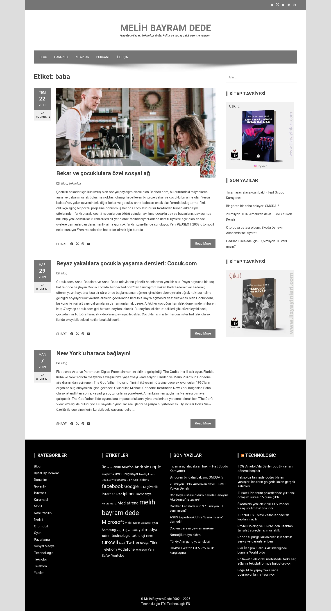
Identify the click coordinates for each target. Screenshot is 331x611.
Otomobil (41, 526)
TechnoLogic (43, 553)
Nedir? (38, 520)
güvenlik (152, 487)
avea (119, 473)
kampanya (144, 494)
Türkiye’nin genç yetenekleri (190, 542)
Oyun (37, 533)
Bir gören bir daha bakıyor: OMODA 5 (252, 206)
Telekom (40, 566)
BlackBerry (107, 480)
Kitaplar (82, 57)
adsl (110, 467)
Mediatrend (128, 503)
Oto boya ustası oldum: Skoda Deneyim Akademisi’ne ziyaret (199, 497)
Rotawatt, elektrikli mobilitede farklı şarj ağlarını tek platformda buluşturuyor (267, 561)
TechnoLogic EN (178, 604)
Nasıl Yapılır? (43, 513)
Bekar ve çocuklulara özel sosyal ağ (103, 173)
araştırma (108, 474)
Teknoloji (75, 183)
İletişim (123, 57)
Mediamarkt (109, 503)
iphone (129, 493)
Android (141, 467)
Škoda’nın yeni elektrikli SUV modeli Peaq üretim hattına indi (263, 506)
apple (155, 467)
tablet (106, 536)
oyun (155, 522)
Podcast (103, 57)
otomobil (146, 523)
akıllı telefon (123, 467)
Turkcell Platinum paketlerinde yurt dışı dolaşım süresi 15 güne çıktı (266, 495)
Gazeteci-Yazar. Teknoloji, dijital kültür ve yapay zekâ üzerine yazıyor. (165, 35)
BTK (129, 479)
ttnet (149, 536)
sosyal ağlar (124, 530)
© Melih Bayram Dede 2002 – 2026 (165, 599)
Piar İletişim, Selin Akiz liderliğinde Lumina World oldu (262, 550)
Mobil (38, 506)
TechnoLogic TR (153, 604)
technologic (120, 535)
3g (104, 467)
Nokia (137, 522)
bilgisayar (131, 474)
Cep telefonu (141, 479)
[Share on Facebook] (72, 244)
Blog (43, 57)
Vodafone (126, 549)
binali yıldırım (147, 474)
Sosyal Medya (44, 546)
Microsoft (113, 522)
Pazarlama (42, 540)
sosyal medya (144, 529)
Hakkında (61, 57)
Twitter (132, 542)
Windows (141, 549)
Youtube (117, 555)
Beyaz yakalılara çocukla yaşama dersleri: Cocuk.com (126, 263)
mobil (128, 522)
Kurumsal (41, 500)
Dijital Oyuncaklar (46, 473)
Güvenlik (40, 486)
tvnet (122, 543)
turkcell (110, 542)
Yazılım (39, 573)
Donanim (40, 480)
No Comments (43, 115)
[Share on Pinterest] (83, 244)
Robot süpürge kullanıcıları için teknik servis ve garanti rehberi (265, 539)
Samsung (109, 530)
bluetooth (120, 479)
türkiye (144, 543)
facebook (112, 486)
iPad (119, 494)
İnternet (40, 493)
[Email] (88, 244)
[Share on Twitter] (77, 243)
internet (108, 494)
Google (131, 486)
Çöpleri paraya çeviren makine (192, 528)
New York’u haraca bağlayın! (93, 353)
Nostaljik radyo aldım (185, 535)
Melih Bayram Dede (165, 28)
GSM (143, 487)
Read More (203, 244)
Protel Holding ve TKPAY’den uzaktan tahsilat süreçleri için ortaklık (265, 528)
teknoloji (138, 535)
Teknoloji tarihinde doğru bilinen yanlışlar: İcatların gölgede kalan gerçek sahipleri (266, 481)
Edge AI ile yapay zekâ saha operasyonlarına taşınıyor (258, 572)
